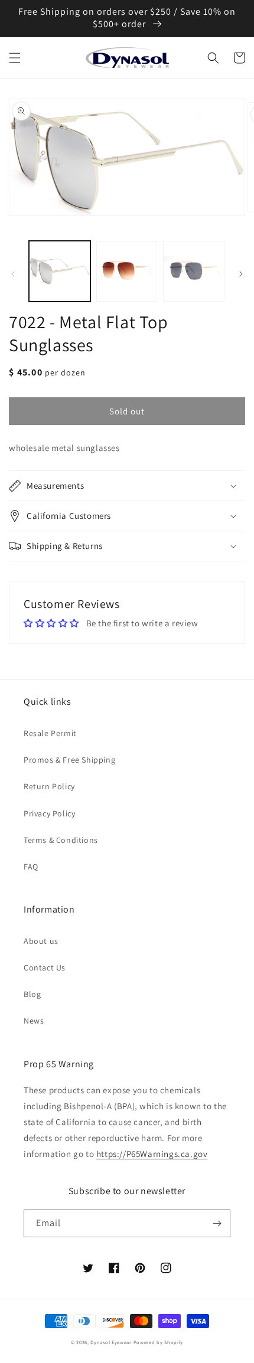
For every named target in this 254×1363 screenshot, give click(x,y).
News (34, 1020)
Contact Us (45, 967)
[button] (15, 58)
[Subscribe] (217, 1223)
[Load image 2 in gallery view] (127, 271)
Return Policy (49, 786)
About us (41, 941)
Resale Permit (50, 733)
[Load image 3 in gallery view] (193, 271)
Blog (32, 994)
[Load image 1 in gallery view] (59, 271)
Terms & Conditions (61, 840)
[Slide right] (241, 274)
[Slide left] (13, 274)
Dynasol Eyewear (111, 1342)
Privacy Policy (49, 813)
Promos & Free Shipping (69, 759)
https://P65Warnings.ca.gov (152, 1153)
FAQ (31, 866)
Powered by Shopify (158, 1342)
